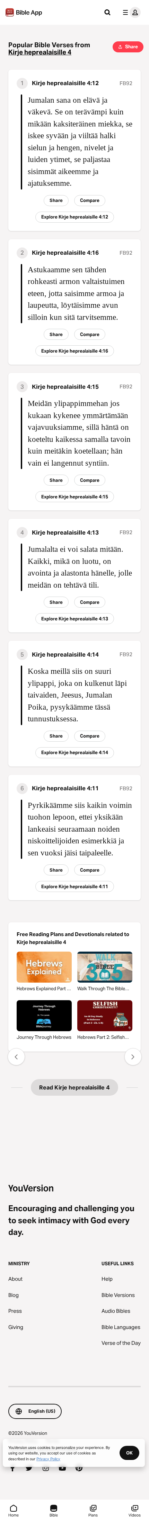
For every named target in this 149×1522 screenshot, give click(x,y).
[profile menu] (130, 12)
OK (129, 1452)
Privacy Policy (48, 1458)
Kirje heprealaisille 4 (39, 52)
